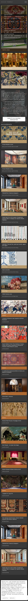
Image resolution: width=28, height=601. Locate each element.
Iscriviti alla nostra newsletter (14, 119)
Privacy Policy (17, 591)
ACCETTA (5, 598)
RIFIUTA (12, 598)
